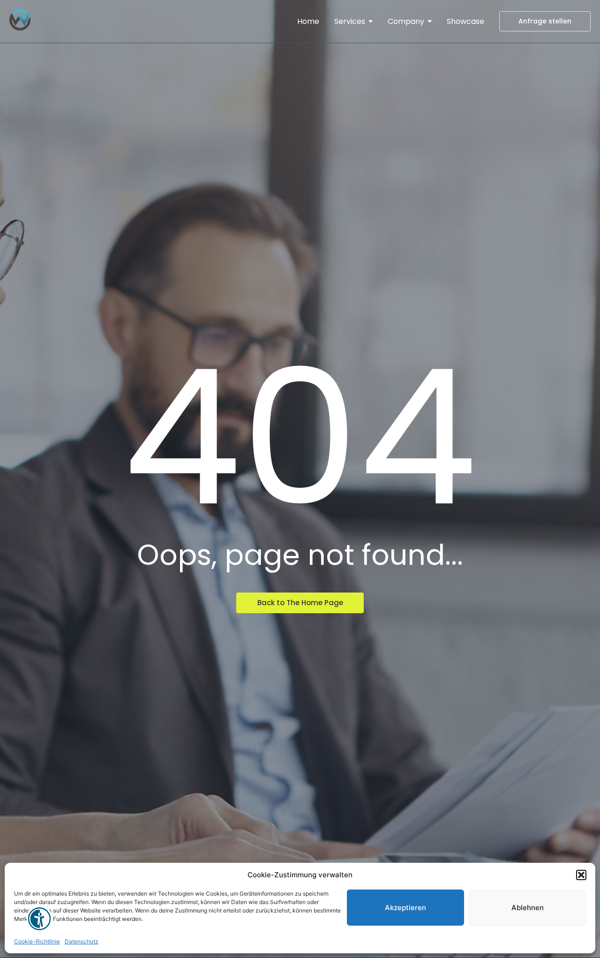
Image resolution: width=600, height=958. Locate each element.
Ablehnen (527, 907)
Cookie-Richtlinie (37, 941)
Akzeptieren (405, 907)
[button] (581, 875)
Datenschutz (81, 941)
